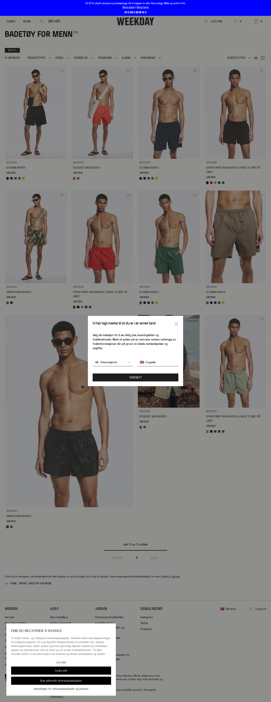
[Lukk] (176, 324)
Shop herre (143, 7)
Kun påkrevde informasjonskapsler (61, 680)
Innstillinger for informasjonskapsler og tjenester (61, 688)
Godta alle (61, 670)
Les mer (61, 662)
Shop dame (128, 7)
